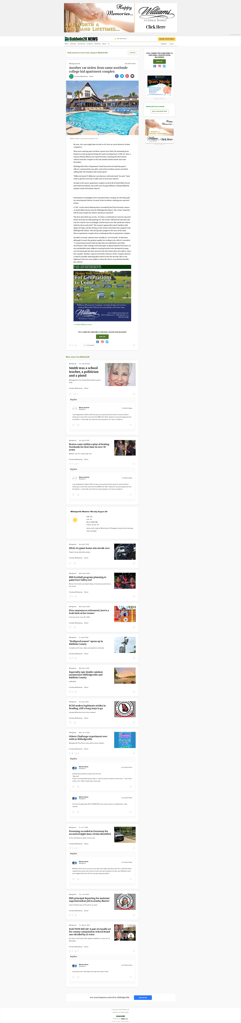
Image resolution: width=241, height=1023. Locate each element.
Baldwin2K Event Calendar (155, 106)
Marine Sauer (83, 767)
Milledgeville (72, 364)
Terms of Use (116, 1021)
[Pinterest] (127, 76)
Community (81, 44)
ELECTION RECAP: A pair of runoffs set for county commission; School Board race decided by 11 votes (90, 932)
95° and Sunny (122, 39)
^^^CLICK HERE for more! (83, 324)
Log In (172, 44)
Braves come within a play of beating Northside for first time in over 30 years (89, 447)
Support (133, 53)
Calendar (73, 44)
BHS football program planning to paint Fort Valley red (87, 578)
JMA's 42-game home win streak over (89, 548)
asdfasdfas (72, 681)
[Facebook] (117, 76)
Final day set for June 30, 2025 (79, 617)
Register (164, 44)
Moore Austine (84, 408)
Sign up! (102, 337)
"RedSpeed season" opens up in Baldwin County (86, 642)
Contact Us (116, 1012)
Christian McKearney (81, 76)
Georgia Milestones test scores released (82, 712)
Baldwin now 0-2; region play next (80, 454)
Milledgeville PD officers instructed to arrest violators (86, 743)
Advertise (97, 44)
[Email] (132, 76)
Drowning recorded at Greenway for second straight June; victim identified (90, 832)
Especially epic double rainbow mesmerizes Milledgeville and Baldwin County (86, 675)
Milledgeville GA (74, 64)
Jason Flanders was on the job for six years (83, 905)
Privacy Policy (125, 1021)
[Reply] (76, 345)
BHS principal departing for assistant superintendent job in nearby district (89, 899)
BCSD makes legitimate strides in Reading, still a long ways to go (87, 707)
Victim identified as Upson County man (82, 838)
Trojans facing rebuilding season (79, 552)
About (104, 44)
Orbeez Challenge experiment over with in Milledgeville (88, 737)
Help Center (125, 1012)
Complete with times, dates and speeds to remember (86, 648)
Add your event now (159, 111)
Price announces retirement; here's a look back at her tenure (89, 611)
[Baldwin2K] (81, 39)
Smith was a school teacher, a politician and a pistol (84, 371)
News (66, 44)
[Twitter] (122, 76)
